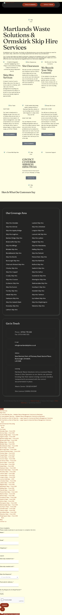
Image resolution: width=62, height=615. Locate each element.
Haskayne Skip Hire (12, 298)
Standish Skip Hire (38, 291)
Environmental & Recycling (7, 424)
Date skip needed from (7, 559)
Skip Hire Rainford (38, 261)
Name (2, 532)
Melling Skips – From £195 (7, 488)
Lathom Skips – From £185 (7, 473)
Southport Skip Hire (38, 287)
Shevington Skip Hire (39, 279)
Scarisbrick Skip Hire (39, 276)
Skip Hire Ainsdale (12, 223)
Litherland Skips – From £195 (8, 481)
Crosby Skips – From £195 (7, 457)
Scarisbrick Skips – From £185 (8, 497)
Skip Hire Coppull (11, 272)
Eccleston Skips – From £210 (8, 460)
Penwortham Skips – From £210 (9, 492)
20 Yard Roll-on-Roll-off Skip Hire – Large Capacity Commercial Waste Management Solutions (26, 418)
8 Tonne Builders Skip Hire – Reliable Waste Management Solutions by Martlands (22, 416)
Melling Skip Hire (37, 249)
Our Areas (3, 429)
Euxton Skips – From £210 (7, 462)
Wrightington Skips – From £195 (9, 516)
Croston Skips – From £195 (7, 459)
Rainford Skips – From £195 (7, 494)
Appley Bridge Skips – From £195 (9, 435)
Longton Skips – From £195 (7, 477)
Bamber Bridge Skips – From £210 (9, 438)
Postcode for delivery (7, 582)
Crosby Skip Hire (11, 276)
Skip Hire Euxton (11, 287)
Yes (1, 594)
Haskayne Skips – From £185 (8, 468)
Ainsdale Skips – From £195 (7, 431)
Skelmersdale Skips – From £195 (9, 505)
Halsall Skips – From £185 (7, 466)
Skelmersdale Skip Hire (39, 283)
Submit (4, 605)
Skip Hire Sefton (37, 272)
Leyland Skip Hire (37, 223)
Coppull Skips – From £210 (7, 455)
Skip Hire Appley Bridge (14, 230)
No (3, 594)
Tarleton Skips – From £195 (7, 510)
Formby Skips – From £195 (7, 464)
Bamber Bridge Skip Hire (14, 238)
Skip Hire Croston (12, 279)
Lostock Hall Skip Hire (39, 234)
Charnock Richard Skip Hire (15, 264)
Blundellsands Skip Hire (13, 253)
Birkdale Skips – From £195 (7, 444)
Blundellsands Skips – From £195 (9, 446)
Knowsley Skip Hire (12, 306)
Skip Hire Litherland (38, 227)
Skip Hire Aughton (12, 234)
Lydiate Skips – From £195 (7, 483)
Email (2, 540)
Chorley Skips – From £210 (7, 453)
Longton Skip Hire (38, 230)
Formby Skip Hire (11, 291)
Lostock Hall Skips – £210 (7, 479)
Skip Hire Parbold (37, 253)
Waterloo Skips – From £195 (8, 514)
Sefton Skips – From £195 (7, 501)
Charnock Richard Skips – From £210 (10, 451)
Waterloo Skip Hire (38, 306)
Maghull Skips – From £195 (7, 484)
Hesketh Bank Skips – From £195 (9, 470)
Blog (1, 519)
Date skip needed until (7, 566)
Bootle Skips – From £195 (7, 448)
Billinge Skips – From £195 (7, 442)
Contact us (3, 521)
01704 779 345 (26, 332)
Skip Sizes (3, 413)
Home (2, 409)
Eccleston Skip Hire (12, 283)
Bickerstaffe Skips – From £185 (8, 440)
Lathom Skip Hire (11, 310)
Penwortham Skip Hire (39, 257)
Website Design (35, 401)
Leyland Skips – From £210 (7, 475)
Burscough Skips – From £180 (8, 449)
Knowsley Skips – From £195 (8, 472)
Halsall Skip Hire (11, 295)
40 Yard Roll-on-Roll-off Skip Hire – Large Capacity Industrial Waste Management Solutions (25, 420)
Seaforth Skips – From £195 (7, 499)
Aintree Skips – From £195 (7, 433)
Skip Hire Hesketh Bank (13, 302)
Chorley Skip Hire (12, 268)
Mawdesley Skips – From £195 (8, 486)
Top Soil (2, 425)
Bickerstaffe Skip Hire (13, 242)
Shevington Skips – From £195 (8, 503)
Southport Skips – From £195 (8, 507)
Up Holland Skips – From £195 (8, 512)
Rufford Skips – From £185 (7, 495)
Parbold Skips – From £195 (7, 490)
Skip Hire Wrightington (39, 302)
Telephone (3, 548)
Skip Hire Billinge (11, 246)
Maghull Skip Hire (37, 242)
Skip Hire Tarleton (38, 295)
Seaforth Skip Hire (38, 268)
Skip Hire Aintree (11, 227)
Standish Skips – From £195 (7, 508)
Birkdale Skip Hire (11, 249)
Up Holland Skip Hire (39, 298)
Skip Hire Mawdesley (39, 246)
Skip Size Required (6, 574)
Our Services (3, 411)
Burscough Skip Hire (12, 261)
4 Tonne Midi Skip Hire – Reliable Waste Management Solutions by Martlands (21, 414)
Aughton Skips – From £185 (7, 436)
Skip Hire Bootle (11, 257)
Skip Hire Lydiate (37, 238)
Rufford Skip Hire (37, 264)
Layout (2, 556)
